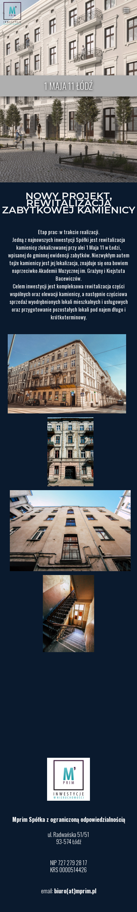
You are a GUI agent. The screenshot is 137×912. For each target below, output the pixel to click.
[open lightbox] (68, 373)
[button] (126, 10)
